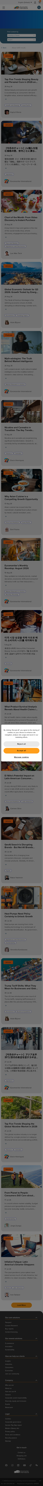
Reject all (21, 744)
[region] (21, 743)
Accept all (21, 750)
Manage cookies (21, 757)
